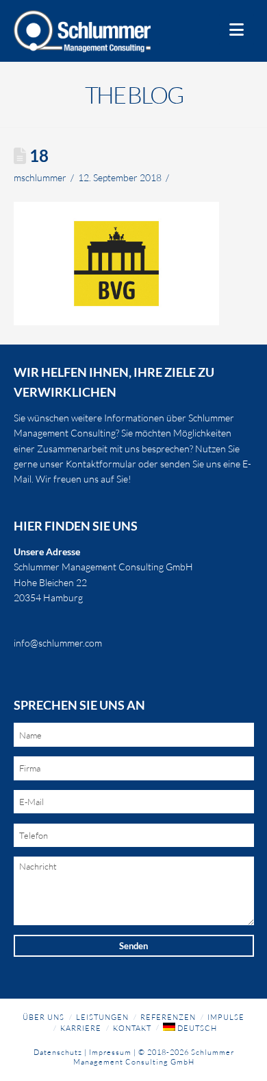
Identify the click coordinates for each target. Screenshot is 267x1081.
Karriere (80, 1028)
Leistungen (102, 1017)
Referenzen (168, 1017)
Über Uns (43, 1017)
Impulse (225, 1017)
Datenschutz (58, 1052)
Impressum (110, 1052)
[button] (236, 29)
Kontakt (132, 1028)
